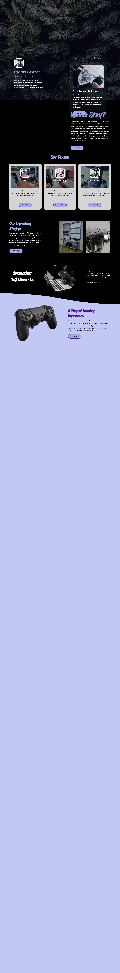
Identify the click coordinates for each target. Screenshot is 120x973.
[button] (101, 86)
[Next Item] (106, 237)
